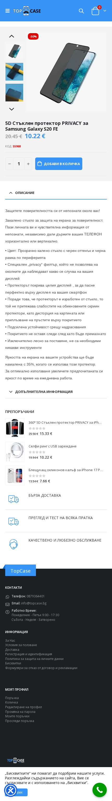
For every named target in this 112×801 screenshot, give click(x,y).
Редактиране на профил (23, 707)
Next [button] (14, 109)
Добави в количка (62, 163)
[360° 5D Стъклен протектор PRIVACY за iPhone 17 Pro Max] (15, 428)
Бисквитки (13, 663)
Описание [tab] (24, 192)
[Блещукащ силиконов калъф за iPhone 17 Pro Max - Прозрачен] (15, 475)
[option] (14, 50)
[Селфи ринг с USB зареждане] (15, 452)
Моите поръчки (17, 716)
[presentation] (32, 72)
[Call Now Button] (99, 790)
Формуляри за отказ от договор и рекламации (41, 668)
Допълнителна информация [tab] (44, 391)
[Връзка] (9, 10)
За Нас (10, 640)
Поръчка (12, 698)
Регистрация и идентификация (28, 654)
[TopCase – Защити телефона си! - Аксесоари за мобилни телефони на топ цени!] (27, 10)
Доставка (12, 649)
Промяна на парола (20, 711)
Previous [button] (14, 36)
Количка (11, 702)
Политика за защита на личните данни (34, 659)
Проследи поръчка (19, 721)
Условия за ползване (21, 645)
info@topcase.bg (33, 603)
